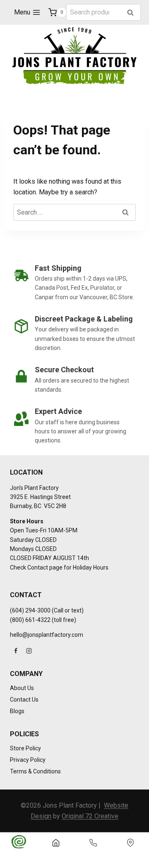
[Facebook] (16, 651)
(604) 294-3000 (30, 610)
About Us (22, 688)
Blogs (17, 711)
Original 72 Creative (90, 816)
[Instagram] (29, 651)
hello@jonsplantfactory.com (46, 634)
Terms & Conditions (35, 771)
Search (133, 13)
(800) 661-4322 (30, 620)
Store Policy (25, 748)
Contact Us (24, 699)
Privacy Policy (28, 759)
